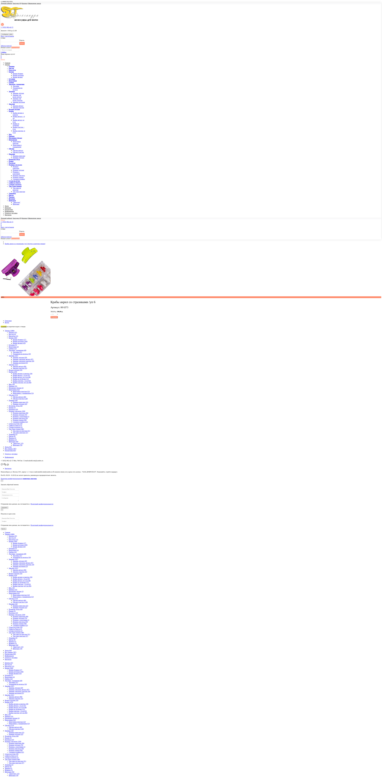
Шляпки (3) (13, 440)
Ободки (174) (13, 395)
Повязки (12, 154)
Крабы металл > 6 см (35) (21, 375)
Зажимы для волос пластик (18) (23, 361)
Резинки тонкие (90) (20, 420)
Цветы (11, 195)
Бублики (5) (13, 345)
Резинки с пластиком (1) (21, 416)
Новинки (8, 208)
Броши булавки (18, 73)
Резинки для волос (15, 165)
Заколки (12, 104)
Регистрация (15, 47)
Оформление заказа (34, 3)
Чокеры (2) (12, 438)
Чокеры (12, 197)
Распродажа (9, 209)
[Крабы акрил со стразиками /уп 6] (26, 295)
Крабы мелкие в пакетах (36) (22, 373)
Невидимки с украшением (17, 146)
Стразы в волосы (15, 184)
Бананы (12, 66)
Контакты (8, 215)
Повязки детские (18, 158)
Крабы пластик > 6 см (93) (22, 381)
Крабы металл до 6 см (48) (22, 377)
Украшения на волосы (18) (22, 354)
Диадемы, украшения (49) (17, 350)
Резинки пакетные (16, 167)
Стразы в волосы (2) (15, 427)
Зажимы (12, 91)
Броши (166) (13, 338)
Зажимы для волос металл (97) (23, 359)
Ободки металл (18, 150)
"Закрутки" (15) (18, 443)
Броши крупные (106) (20, 341)
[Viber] (2, 465)
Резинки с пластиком (16, 173)
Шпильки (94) (13, 441)
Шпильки (12, 200)
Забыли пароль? (6, 46)
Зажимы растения (19, 102)
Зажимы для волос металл (17, 96)
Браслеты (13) (13, 336)
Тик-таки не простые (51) (21, 431)
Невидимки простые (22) (21, 391)
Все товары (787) (10, 449)
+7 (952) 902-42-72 (7, 27)
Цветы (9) (12, 436)
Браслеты (12, 70)
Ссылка (4, 326)
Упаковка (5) (13, 434)
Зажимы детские (18, 93)
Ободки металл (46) (19, 397)
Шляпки (12, 199)
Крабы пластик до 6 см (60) (22, 382)
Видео (7, 322)
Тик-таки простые (19, 191)
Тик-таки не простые (17, 189)
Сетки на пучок (14, 181)
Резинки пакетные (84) (20, 413)
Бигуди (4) (12, 334)
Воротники (13, 81)
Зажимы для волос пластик (17, 99)
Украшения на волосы (17, 89)
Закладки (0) (17, 3)
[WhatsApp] (8, 465)
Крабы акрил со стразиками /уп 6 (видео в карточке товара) (25, 244)
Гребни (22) (13, 348)
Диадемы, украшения (16, 84)
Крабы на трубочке (16, 124)
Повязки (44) (13, 400)
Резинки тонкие (18, 177)
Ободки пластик (18, 152)
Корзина (24, 3)
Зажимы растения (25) (20, 363)
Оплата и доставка (11, 213)
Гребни (11, 82)
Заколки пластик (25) (20, 368)
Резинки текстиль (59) (20, 418)
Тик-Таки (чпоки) (15, 186)
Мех (10, 134)
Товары (7, 64)
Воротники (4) (14, 347)
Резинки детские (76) (20, 415)
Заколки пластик (18, 107)
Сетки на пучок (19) (15, 424)
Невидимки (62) (14, 390)
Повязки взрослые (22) (20, 402)
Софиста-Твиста (15, 183)
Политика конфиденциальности (12, 478)
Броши (11, 72)
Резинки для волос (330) (17, 411)
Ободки (11, 149)
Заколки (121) (13, 364)
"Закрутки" (16, 202)
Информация (9, 211)
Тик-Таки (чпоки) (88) (16, 429)
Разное (11, 161)
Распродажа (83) (10, 450)
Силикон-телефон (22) (20, 422)
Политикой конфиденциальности (42, 504)
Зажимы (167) (13, 356)
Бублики (12, 79)
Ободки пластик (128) (20, 398)
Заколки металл (18, 106)
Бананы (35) (13, 332)
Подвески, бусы (14, 159)
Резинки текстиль (19, 175)
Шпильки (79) (17, 445)
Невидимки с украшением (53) (23, 393)
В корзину (54, 317)
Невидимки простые (17, 142)
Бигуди (11, 68)
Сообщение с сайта (7, 34)
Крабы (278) (13, 372)
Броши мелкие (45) (19, 343)
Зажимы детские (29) (20, 357)
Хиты (7, 206)
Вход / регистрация (7, 36)
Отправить (5, 507)
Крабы (11, 111)
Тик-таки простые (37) (20, 432)
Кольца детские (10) (15, 370)
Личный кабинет (6, 3)
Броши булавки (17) (19, 339)
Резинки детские (18, 170)
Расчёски (12, 163)
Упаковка (12, 193)
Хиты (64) (8, 447)
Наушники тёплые (15, 138)
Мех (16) (12, 384)
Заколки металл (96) (19, 366)
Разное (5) (12, 407)
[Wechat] (4, 465)
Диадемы (16, 86)
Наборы (12, 136)
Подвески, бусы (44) (15, 406)
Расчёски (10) (13, 409)
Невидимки (13, 140)
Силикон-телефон (19, 179)
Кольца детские (14, 109)
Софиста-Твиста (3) (15, 425)
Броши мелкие (18, 77)
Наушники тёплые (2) (16, 388)
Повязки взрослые (19, 156)
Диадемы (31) (17, 352)
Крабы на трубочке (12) (21, 379)
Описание (8, 321)
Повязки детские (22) (20, 404)
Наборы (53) (13, 386)
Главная (7, 63)
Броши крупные (18, 75)
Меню (3, 59)
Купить (4, 529)
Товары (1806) (9, 331)
